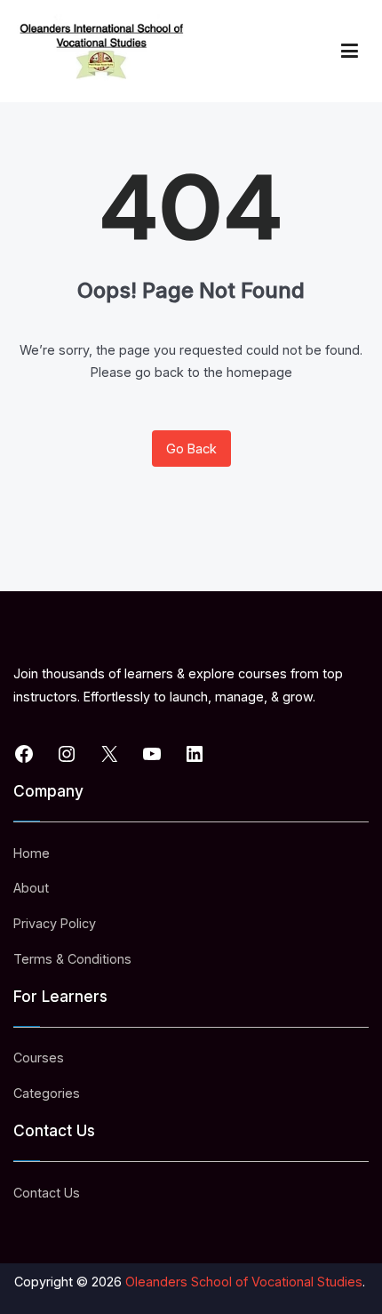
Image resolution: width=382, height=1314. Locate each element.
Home (31, 853)
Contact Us (46, 1192)
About (31, 887)
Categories (46, 1093)
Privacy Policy (54, 923)
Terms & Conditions (72, 958)
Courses (38, 1057)
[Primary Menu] (350, 50)
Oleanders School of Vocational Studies (243, 1281)
